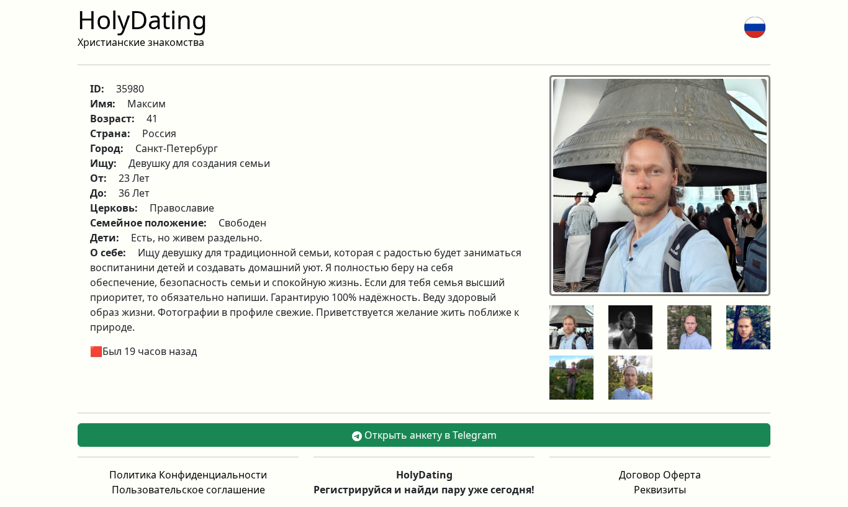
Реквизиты (660, 489)
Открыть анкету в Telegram (429, 435)
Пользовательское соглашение (188, 489)
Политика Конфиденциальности (188, 475)
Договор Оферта (660, 475)
